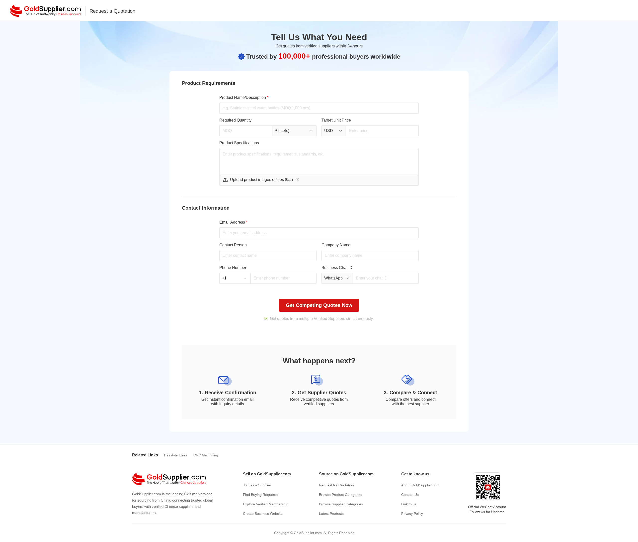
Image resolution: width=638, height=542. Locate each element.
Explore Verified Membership (265, 504)
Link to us (408, 504)
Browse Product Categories (340, 495)
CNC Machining (205, 455)
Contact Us (410, 495)
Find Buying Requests (260, 495)
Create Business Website (263, 514)
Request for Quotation (336, 485)
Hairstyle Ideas (175, 455)
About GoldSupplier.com (420, 485)
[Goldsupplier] (45, 10)
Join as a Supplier (257, 485)
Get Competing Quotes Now (319, 305)
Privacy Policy (412, 514)
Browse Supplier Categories (341, 504)
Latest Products (331, 514)
